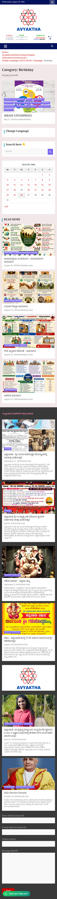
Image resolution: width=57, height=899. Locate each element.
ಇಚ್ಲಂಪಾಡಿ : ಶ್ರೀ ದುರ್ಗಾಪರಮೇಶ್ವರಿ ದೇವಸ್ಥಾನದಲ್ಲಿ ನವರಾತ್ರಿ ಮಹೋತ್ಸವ (25, 456)
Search (50, 152)
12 (21, 185)
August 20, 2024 (11, 644)
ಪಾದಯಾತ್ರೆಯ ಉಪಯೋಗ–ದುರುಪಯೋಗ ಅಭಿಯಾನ (21, 253)
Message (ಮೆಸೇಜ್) (10, 851)
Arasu (29, 99)
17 (7, 190)
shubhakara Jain (25, 265)
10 (7, 185)
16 (49, 185)
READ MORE (12, 220)
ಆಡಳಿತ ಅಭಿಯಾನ (10, 390)
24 (7, 195)
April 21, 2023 (10, 739)
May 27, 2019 (9, 119)
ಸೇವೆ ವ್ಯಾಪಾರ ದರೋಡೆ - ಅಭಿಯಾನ (15, 345)
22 (42, 190)
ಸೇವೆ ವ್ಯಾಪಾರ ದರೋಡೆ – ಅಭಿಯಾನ (20, 351)
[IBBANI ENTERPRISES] (28, 96)
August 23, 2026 (11, 399)
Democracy (10, 106)
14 (35, 185)
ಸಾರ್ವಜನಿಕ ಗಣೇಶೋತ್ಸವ (12, 575)
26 (21, 195)
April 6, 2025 (9, 523)
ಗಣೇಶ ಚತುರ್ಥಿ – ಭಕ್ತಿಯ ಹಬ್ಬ (17, 581)
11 (15, 185)
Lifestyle (9, 109)
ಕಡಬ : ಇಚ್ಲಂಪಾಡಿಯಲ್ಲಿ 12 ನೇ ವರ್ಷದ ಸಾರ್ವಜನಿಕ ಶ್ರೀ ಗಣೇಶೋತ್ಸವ (28, 640)
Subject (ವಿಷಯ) (9, 839)
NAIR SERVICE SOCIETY (13, 724)
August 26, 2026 (11, 265)
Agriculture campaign (14, 99)
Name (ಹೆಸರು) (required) (13, 816)
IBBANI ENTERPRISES (18, 116)
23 (49, 190)
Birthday (9, 103)
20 (28, 190)
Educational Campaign (26, 106)
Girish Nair (26, 461)
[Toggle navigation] (5, 46)
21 (35, 190)
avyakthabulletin (23, 119)
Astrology (39, 99)
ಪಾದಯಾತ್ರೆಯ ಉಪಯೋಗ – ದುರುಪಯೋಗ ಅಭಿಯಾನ (23, 260)
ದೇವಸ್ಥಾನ (8, 448)
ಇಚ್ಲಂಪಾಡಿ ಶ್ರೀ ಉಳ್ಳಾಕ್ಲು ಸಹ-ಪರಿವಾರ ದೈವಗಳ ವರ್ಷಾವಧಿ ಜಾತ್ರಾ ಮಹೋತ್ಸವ (24, 518)
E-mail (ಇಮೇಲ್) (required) (14, 828)
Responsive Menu (52, 2)
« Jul (6, 207)
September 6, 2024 (12, 584)
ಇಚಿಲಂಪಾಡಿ (28, 724)
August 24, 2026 (11, 355)
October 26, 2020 (11, 796)
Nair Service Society (15, 793)
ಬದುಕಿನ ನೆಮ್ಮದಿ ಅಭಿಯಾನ (13, 300)
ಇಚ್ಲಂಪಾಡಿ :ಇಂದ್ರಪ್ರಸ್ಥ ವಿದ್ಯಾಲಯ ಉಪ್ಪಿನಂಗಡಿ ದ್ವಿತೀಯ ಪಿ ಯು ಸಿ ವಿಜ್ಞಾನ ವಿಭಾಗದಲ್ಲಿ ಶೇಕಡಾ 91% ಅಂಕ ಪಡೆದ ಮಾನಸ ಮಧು (28, 733)
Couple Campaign (22, 103)
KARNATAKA (9, 787)
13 (28, 185)
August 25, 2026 (11, 310)
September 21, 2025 (12, 461)
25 (15, 195)
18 (15, 190)
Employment (44, 106)
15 (42, 185)
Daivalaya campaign (40, 103)
